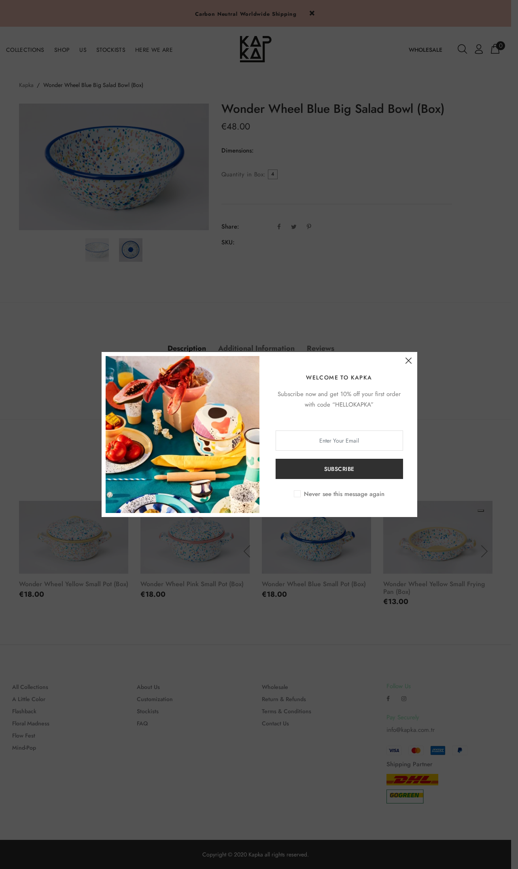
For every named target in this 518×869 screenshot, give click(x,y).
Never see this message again (344, 494)
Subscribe (339, 469)
